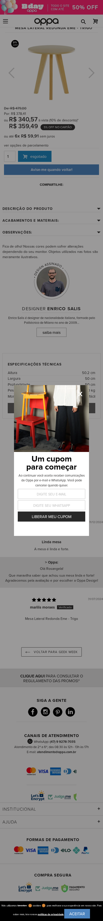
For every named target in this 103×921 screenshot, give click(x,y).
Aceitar (77, 913)
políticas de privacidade (51, 914)
